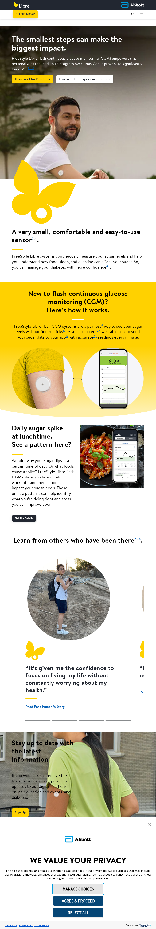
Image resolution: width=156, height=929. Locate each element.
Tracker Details (41, 925)
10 (64, 331)
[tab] (38, 720)
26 (29, 68)
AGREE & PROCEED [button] (78, 900)
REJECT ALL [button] (78, 912)
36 (32, 68)
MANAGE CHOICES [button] (78, 889)
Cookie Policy (11, 925)
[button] (132, 14)
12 (67, 336)
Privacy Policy (26, 925)
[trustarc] (145, 925)
